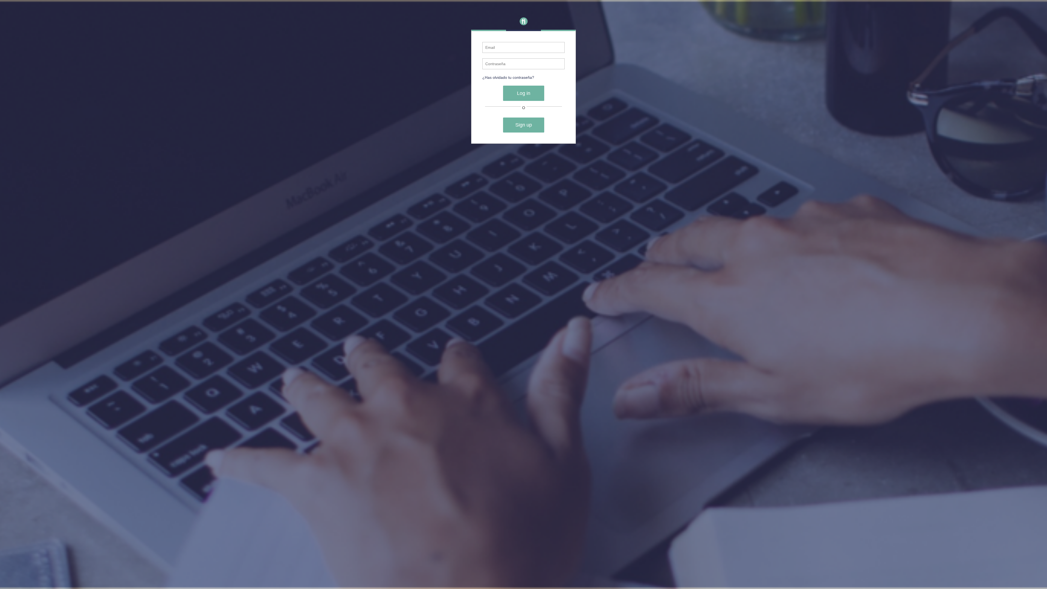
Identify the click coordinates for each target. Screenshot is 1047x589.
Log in (523, 93)
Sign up (523, 125)
